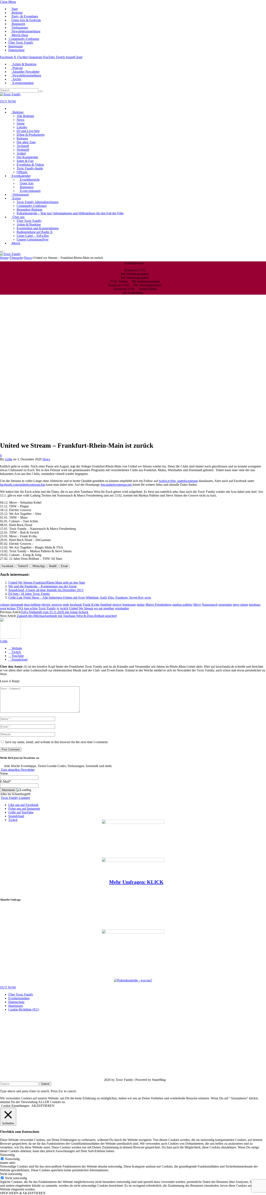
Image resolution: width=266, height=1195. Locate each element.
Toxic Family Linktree (15, 798)
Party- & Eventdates (24, 16)
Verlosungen (19, 27)
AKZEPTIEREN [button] (42, 1105)
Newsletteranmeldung (25, 31)
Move (197, 604)
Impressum (15, 46)
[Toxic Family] (10, 94)
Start (14, 9)
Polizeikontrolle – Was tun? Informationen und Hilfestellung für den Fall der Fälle (70, 213)
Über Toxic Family (20, 42)
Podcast (17, 68)
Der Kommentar (27, 157)
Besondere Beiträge (29, 209)
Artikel (21, 153)
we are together (104, 608)
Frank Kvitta (91, 604)
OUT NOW (8, 101)
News (20, 119)
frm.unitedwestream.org (116, 484)
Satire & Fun (25, 161)
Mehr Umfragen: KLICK (136, 882)
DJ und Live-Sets (28, 131)
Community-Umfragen (23, 39)
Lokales (22, 127)
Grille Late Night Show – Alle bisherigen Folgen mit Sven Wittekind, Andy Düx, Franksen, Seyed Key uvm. (79, 597)
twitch (64, 608)
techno (11, 608)
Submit (45, 1083)
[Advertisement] (33, 915)
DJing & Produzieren (30, 134)
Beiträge (17, 12)
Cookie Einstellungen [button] (15, 1105)
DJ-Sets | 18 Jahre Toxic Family (29, 594)
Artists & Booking (23, 64)
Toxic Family (47, 608)
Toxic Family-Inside (30, 168)
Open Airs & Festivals (26, 20)
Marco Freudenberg (158, 604)
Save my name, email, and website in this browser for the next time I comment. (56, 742)
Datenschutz (16, 50)
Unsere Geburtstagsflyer (32, 239)
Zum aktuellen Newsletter (18, 769)
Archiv (16, 79)
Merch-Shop (19, 35)
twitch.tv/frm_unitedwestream (178, 481)
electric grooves (51, 604)
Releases (22, 138)
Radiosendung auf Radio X (35, 232)
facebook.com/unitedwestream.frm (22, 484)
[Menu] (1, 251)
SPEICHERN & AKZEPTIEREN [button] (23, 1193)
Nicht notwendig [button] (11, 1174)
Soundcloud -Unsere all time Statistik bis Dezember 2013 (45, 590)
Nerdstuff (23, 149)
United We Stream (81, 608)
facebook (76, 604)
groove (117, 604)
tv (58, 608)
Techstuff (23, 146)
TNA (19, 608)
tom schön (31, 608)
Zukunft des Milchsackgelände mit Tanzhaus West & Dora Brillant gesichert (67, 616)
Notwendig (12, 1159)
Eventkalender (21, 176)
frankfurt (106, 604)
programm (225, 604)
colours (5, 604)
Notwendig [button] (7, 1155)
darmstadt (16, 604)
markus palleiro (182, 604)
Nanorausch (210, 604)
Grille (8, 459)
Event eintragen (30, 191)
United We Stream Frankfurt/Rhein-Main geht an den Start (46, 582)
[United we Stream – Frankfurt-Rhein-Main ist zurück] (100, 435)
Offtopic (22, 172)
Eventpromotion (22, 83)
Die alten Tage (26, 142)
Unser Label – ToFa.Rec (33, 235)
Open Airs (26, 183)
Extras (16, 198)
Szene (21, 123)
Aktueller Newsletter (25, 71)
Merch (15, 243)
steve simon (240, 604)
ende (66, 604)
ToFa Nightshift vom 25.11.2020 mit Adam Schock (54, 612)
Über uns (18, 217)
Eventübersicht (29, 179)
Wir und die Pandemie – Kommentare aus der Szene (42, 586)
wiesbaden (122, 608)
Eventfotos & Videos (30, 164)
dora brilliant (32, 604)
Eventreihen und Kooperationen (38, 228)
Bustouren (18, 24)
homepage (129, 604)
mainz (141, 604)
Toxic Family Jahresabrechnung (37, 202)
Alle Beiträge (25, 116)
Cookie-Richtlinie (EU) (23, 1009)
